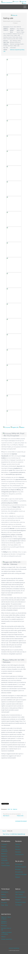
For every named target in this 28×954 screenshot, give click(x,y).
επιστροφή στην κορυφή (21, 821)
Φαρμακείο (18, 899)
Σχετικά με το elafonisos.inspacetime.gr (14, 834)
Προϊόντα (3, 894)
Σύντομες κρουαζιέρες (6, 939)
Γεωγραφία (4, 844)
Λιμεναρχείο (18, 904)
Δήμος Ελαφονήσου (20, 892)
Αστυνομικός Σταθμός (20, 902)
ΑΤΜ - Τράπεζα (19, 894)
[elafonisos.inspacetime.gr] (6, 2)
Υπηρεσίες (3, 897)
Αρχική (4, 831)
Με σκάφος (18, 869)
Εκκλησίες (17, 849)
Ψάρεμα (3, 936)
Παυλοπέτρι (18, 852)
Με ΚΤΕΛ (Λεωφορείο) (20, 866)
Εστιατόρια (4, 902)
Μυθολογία (4, 853)
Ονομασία (3, 846)
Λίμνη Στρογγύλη (19, 854)
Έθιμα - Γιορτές (5, 863)
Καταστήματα (4, 892)
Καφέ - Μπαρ (4, 905)
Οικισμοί (17, 846)
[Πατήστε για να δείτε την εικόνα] (14, 15)
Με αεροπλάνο (19, 872)
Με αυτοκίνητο (18, 864)
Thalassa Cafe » (20, 815)
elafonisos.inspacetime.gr (14, 948)
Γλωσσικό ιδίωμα (5, 865)
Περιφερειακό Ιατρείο (20, 897)
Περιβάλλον (4, 856)
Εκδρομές (17, 877)
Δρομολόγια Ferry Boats (21, 874)
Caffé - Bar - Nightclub (12, 809)
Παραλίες (17, 844)
